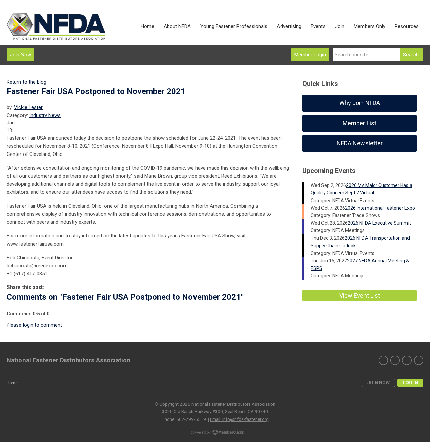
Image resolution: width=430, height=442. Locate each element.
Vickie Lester (28, 107)
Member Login (310, 55)
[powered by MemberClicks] (215, 433)
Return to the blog (26, 82)
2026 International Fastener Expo (380, 208)
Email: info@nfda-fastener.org (239, 419)
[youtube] (418, 360)
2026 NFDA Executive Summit (379, 223)
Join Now (20, 55)
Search (411, 55)
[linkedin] (383, 360)
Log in (410, 382)
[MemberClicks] (56, 26)
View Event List (359, 295)
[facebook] (407, 360)
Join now (378, 382)
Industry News (45, 115)
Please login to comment (34, 325)
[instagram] (395, 360)
